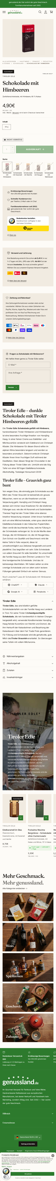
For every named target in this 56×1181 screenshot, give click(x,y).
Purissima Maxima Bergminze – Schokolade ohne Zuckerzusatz (39, 833)
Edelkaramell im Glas (12, 830)
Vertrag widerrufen (28, 1144)
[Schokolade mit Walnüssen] (48, 166)
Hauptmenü (24, 61)
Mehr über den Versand (17, 281)
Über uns (12, 235)
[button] (4, 12)
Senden (11, 387)
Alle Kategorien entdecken (14, 888)
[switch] (6, 1176)
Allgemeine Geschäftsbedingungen (37, 1151)
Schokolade (18, 63)
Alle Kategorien (9, 61)
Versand (15, 113)
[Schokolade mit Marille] (28, 166)
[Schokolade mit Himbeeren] (7, 166)
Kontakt (19, 1151)
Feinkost (36, 61)
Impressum (10, 1151)
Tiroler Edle (9, 76)
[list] (28, 1059)
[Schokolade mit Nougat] (38, 166)
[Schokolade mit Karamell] (17, 166)
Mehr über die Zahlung (16, 338)
